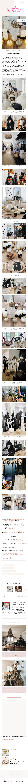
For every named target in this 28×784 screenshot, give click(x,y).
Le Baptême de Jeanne (7, 558)
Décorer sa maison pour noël (8, 557)
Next (25, 589)
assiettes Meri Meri (17, 524)
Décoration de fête (11, 50)
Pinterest (20, 540)
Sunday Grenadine (18, 574)
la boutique (19, 539)
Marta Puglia (9, 781)
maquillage (22, 531)
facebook (23, 543)
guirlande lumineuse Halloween (17, 519)
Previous (2, 589)
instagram (17, 543)
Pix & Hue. (22, 781)
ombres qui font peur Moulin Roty (10, 532)
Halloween (19, 50)
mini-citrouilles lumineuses (8, 520)
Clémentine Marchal (18, 602)
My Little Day (12, 528)
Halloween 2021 (7, 574)
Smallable (21, 532)
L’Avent (14, 654)
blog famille (9, 564)
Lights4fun (10, 521)
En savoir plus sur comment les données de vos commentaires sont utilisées (14, 738)
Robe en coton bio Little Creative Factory (11, 531)
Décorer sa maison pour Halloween (9, 553)
